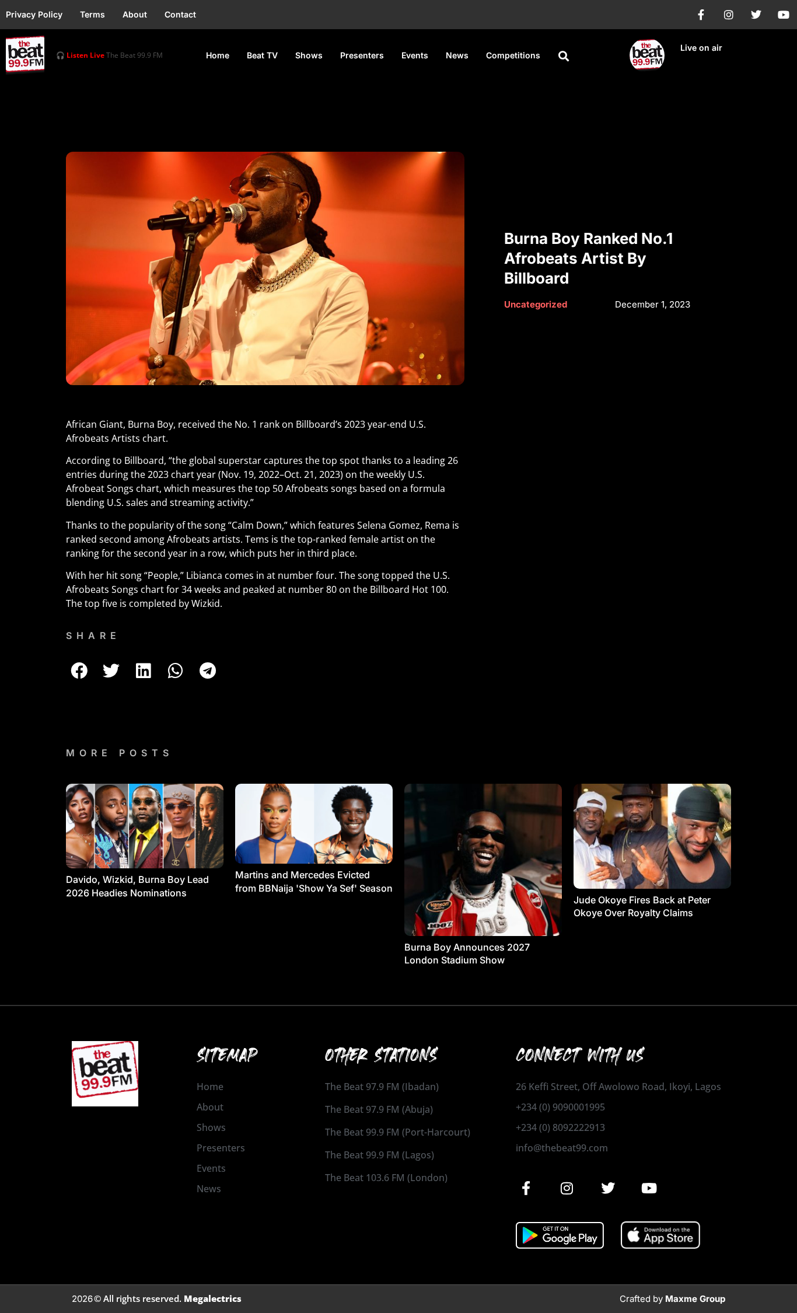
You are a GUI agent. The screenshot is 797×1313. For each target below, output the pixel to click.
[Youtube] (783, 14)
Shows (309, 55)
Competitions (513, 55)
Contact (180, 14)
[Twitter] (756, 14)
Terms (92, 14)
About (135, 14)
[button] (563, 56)
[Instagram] (728, 14)
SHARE (93, 635)
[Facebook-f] (701, 14)
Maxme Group (695, 1298)
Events (414, 55)
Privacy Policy (34, 14)
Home (217, 55)
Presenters (362, 55)
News (457, 55)
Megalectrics (213, 1298)
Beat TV (262, 55)
